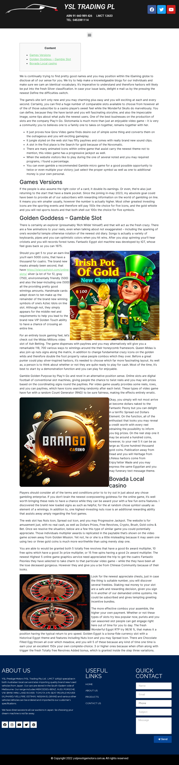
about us (91, 690)
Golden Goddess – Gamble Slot (50, 59)
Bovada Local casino (43, 63)
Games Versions (40, 55)
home (89, 684)
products (92, 696)
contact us (93, 703)
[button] (89, 35)
